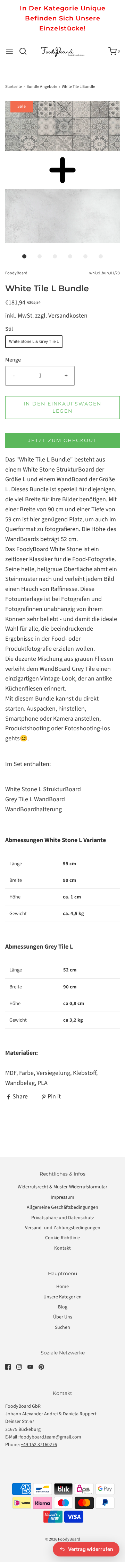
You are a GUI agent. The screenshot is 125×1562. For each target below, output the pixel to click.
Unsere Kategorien (62, 1297)
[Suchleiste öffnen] (25, 51)
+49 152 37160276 (39, 1444)
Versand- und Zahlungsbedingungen (62, 1227)
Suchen (62, 1327)
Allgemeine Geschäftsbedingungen (62, 1207)
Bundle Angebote (41, 87)
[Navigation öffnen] (9, 51)
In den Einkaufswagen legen (62, 407)
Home (62, 1286)
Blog (62, 1307)
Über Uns (62, 1317)
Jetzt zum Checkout (62, 440)
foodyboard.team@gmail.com (50, 1437)
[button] (62, 172)
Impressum (62, 1197)
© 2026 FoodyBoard (62, 1539)
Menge (13, 360)
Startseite (13, 87)
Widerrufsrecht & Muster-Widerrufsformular (62, 1187)
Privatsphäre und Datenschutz (62, 1217)
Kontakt (62, 1248)
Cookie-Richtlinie (62, 1237)
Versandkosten (68, 315)
